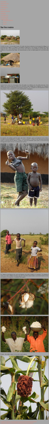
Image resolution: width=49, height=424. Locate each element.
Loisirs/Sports (4, 7)
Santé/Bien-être (5, 3)
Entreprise (3, 9)
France (5, 24)
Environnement (4, 17)
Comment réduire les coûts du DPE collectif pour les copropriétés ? (17, 422)
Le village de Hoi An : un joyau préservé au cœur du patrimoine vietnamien (19, 421)
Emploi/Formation (5, 11)
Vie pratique (3, 1)
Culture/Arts (4, 5)
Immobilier (3, 13)
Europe (5, 22)
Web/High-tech (4, 15)
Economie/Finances (8, 20)
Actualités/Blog (4, 19)
